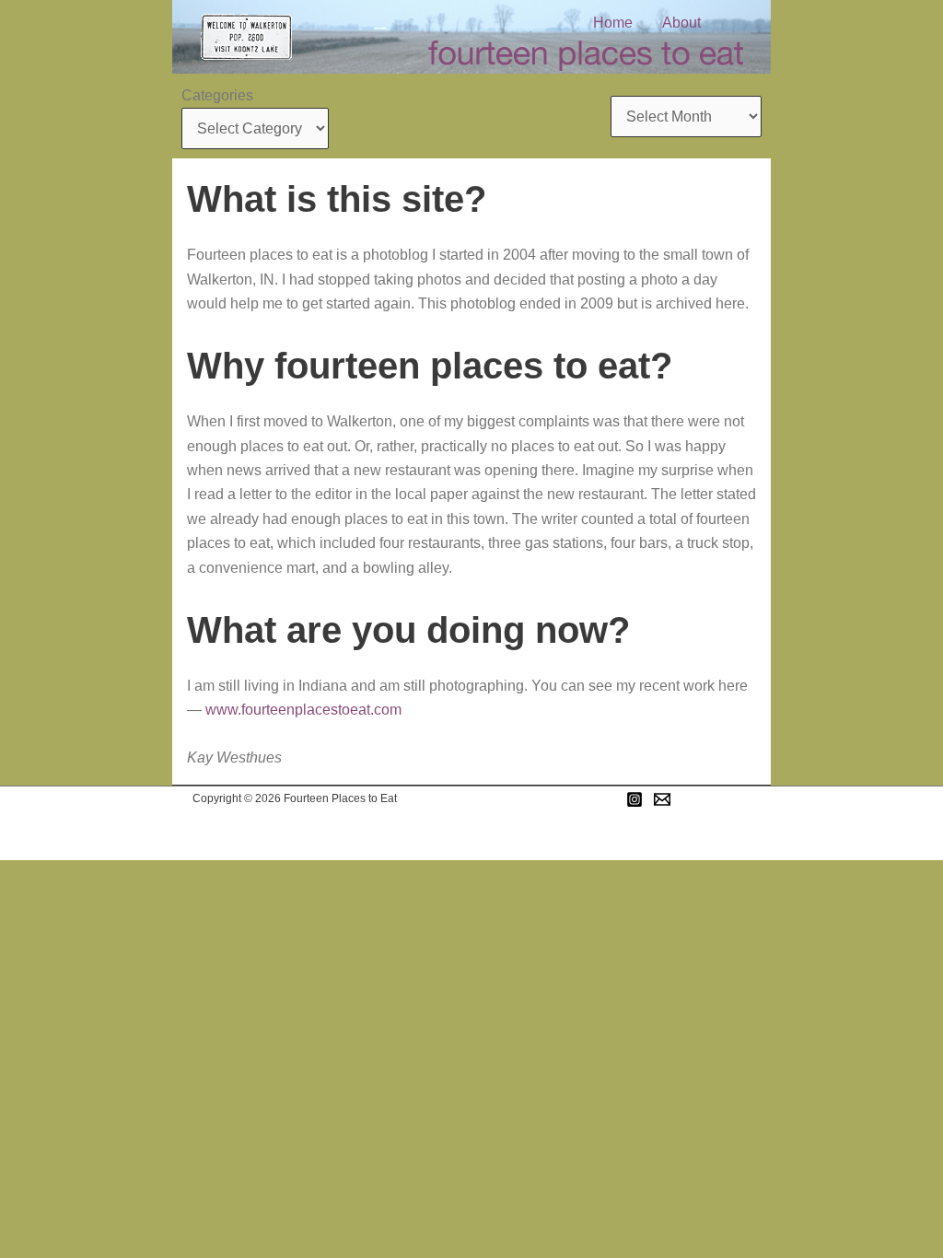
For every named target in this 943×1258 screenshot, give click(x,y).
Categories (217, 95)
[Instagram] (634, 799)
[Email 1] (662, 799)
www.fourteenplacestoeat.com (303, 709)
